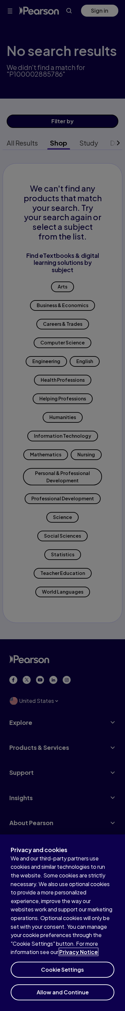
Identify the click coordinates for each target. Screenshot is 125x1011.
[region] (62, 922)
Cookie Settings (62, 969)
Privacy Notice (78, 951)
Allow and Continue (63, 992)
